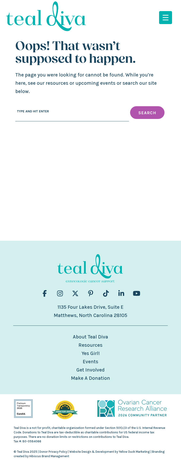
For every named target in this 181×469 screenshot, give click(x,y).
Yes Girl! (91, 353)
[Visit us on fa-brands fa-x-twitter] (75, 293)
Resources (90, 345)
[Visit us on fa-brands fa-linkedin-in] (121, 293)
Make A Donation (90, 378)
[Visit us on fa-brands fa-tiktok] (106, 293)
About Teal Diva (90, 337)
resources (57, 83)
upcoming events (95, 83)
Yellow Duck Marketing (134, 451)
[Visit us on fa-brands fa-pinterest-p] (90, 293)
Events (90, 361)
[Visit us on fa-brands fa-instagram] (60, 293)
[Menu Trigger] (165, 17)
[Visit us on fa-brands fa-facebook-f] (45, 293)
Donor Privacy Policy (53, 451)
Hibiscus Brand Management (49, 456)
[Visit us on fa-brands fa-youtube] (136, 293)
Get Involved (90, 370)
